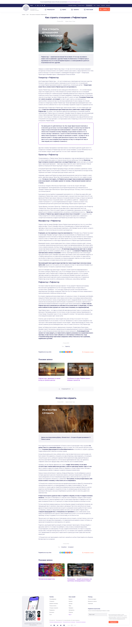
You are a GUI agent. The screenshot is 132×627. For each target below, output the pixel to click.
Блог (95, 5)
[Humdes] (26, 8)
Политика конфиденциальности (56, 622)
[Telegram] (60, 352)
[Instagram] (38, 5)
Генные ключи (53, 605)
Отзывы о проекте (54, 608)
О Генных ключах (81, 5)
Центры (70, 603)
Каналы (70, 601)
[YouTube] (42, 5)
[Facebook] (44, 5)
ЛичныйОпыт (64, 547)
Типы (70, 605)
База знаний (89, 9)
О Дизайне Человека (72, 5)
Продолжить (113, 622)
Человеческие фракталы (46, 579)
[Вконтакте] (40, 5)
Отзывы (98, 5)
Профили (71, 608)
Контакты (108, 5)
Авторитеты (71, 610)
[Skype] (72, 352)
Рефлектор (67, 346)
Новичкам (90, 603)
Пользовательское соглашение (69, 622)
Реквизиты (52, 610)
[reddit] (70, 352)
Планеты (71, 612)
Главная (23, 14)
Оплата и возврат (92, 599)
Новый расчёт (51, 9)
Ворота (70, 599)
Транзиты (76, 9)
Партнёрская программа (81, 622)
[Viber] (68, 352)
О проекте (103, 5)
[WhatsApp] (62, 352)
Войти (105, 9)
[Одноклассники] (66, 352)
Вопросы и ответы (92, 601)
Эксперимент (71, 547)
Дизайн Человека (54, 603)
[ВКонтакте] (64, 352)
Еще (70, 614)
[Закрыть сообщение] (109, 2)
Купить (64, 9)
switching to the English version (74, 1)
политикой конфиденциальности (118, 618)
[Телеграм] (36, 5)
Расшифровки (89, 5)
